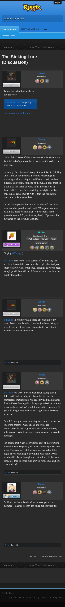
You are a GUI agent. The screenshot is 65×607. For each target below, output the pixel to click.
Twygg (41, 73)
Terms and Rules (16, 597)
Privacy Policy (32, 597)
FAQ (61, 597)
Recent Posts (9, 36)
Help (55, 597)
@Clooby (8, 260)
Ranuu (41, 484)
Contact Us (46, 597)
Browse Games (30, 28)
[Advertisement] (50, 100)
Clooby (41, 139)
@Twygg (16, 253)
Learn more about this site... (18, 113)
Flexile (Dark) (8, 593)
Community (9, 29)
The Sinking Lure (13, 102)
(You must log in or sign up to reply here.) (46, 556)
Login (57, 3)
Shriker (8, 362)
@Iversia (8, 319)
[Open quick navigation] (62, 47)
